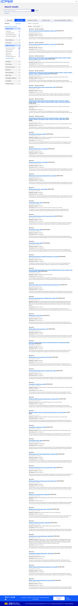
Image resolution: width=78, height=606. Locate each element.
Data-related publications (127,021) (63, 20)
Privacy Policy (29, 597)
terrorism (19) (8, 53)
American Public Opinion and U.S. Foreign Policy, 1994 (42, 87)
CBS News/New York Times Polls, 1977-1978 (40, 357)
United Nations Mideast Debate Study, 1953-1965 (41, 553)
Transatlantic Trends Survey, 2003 (37, 427)
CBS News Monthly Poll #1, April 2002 (38, 148)
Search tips (7, 13)
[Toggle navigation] (76, 1)
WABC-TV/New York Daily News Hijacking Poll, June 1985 (43, 567)
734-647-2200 (35, 599)
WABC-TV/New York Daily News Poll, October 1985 (41, 580)
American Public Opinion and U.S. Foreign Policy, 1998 (42, 467)
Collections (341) (46, 20)
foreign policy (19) (9, 51)
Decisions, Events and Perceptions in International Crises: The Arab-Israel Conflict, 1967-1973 (49, 343)
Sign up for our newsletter (59, 598)
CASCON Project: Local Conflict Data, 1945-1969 (41, 536)
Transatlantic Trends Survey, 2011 (37, 134)
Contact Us (34, 597)
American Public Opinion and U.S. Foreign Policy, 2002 (42, 370)
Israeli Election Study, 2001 (35, 440)
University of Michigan (69, 603)
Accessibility (23, 597)
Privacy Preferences (68, 598)
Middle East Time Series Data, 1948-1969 (39, 494)
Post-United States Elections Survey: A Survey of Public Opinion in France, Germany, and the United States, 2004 (50, 270)
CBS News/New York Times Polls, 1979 (38, 329)
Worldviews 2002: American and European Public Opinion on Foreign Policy (47, 412)
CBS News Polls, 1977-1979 (36, 315)
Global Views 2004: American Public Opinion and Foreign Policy (44, 284)
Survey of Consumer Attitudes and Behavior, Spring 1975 (43, 44)
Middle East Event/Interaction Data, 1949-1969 (40, 509)
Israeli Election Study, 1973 (35, 202)
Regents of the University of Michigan (37, 603)
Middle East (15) (9, 54)
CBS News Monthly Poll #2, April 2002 (38, 162)
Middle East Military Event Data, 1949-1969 (39, 522)
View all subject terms (10, 58)
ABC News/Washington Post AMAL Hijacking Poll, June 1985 (44, 256)
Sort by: (30, 26)
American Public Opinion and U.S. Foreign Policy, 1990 (42, 216)
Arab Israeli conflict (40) (10, 48)
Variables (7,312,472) (32, 20)
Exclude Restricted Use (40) (11, 34)
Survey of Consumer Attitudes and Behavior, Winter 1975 (43, 31)
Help (38, 597)
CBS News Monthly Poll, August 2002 (38, 189)
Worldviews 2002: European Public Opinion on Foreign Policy (44, 399)
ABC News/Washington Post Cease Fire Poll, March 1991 (43, 481)
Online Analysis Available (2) (11, 36)
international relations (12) (11, 56)
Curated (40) (8, 31)
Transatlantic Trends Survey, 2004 (37, 384)
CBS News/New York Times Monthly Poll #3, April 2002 (42, 175)
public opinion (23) (9, 49)
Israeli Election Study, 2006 (35, 243)
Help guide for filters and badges (11, 26)
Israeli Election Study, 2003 (35, 229)
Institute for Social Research (57, 603)
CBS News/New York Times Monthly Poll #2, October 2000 (43, 454)
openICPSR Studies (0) (10, 32)
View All (36, 10)
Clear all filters (18, 23)
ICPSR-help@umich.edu (44, 597)
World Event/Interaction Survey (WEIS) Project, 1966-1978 (43, 298)
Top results (9, 20)
